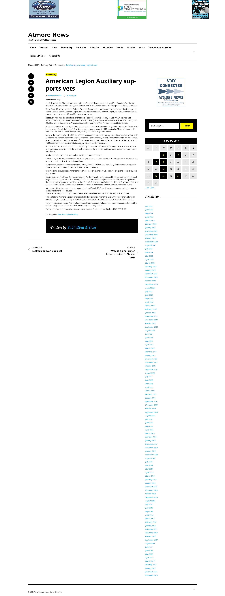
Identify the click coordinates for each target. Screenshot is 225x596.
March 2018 (150, 518)
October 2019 (150, 451)
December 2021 (151, 359)
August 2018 (150, 501)
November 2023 (151, 277)
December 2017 (151, 529)
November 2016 (151, 575)
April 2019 (149, 472)
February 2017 (150, 565)
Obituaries (81, 47)
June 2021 (149, 380)
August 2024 (150, 245)
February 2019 (150, 479)
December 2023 (151, 274)
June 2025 (149, 210)
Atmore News (48, 34)
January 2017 (150, 568)
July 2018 (148, 504)
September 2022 (151, 327)
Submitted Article (54, 95)
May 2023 (149, 298)
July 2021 (148, 376)
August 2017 (150, 543)
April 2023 (149, 302)
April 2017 (149, 557)
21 (156, 176)
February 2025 (150, 224)
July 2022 (148, 334)
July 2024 (148, 249)
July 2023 (148, 291)
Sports (142, 47)
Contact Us (54, 56)
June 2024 (149, 252)
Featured (44, 47)
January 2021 (150, 398)
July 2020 (148, 419)
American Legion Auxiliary (68, 214)
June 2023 (149, 295)
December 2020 (151, 401)
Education (94, 47)
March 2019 (150, 476)
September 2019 (151, 455)
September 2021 (151, 369)
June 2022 (149, 337)
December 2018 (151, 486)
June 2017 (149, 550)
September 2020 (151, 412)
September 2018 (151, 497)
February (44, 65)
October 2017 (150, 536)
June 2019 (149, 465)
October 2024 (150, 238)
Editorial (131, 47)
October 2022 (150, 323)
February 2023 (150, 309)
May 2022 (149, 341)
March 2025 (150, 220)
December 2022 (151, 316)
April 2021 (149, 387)
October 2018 (150, 494)
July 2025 (148, 206)
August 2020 (150, 416)
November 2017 (151, 533)
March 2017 (150, 561)
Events (120, 47)
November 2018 (151, 490)
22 (51, 65)
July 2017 (148, 547)
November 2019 (151, 447)
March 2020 (150, 433)
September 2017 (151, 540)
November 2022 (151, 320)
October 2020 (150, 408)
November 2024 (151, 234)
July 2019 (148, 462)
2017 (37, 65)
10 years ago (71, 95)
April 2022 (149, 345)
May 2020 (149, 426)
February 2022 (150, 352)
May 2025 (149, 213)
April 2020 (149, 430)
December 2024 (151, 231)
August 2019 (150, 458)
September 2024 (151, 242)
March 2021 (150, 391)
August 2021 (150, 373)
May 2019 (149, 469)
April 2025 (149, 217)
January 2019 (150, 483)
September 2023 (151, 284)
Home (33, 47)
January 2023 (150, 313)
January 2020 (150, 440)
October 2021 (150, 366)
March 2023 (150, 305)
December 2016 (151, 572)
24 (178, 176)
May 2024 (149, 256)
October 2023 (150, 281)
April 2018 (149, 515)
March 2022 (150, 348)
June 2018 (149, 508)
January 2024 (150, 270)
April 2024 (149, 259)
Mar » (152, 188)
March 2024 (150, 263)
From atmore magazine (160, 47)
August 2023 (150, 288)
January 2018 (150, 526)
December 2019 (151, 444)
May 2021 (149, 384)
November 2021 (151, 362)
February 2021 (150, 394)
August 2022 (150, 330)
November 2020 (151, 405)
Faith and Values (37, 56)
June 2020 (149, 423)
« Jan (147, 188)
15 (163, 169)
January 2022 (150, 355)
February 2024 (150, 266)
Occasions (108, 47)
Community (66, 47)
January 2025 (150, 227)
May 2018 (149, 511)
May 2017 (149, 554)
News (54, 47)
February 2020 (150, 437)
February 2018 (150, 522)
